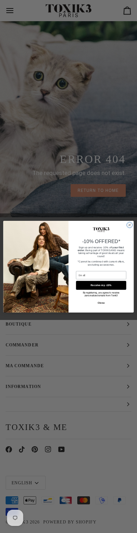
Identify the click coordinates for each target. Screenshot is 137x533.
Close (101, 302)
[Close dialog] (129, 225)
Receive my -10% (101, 285)
